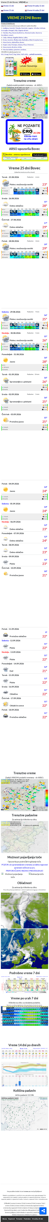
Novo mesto (7, 47)
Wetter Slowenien (18, 1215)
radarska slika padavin (28, 1210)
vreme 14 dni (19, 1206)
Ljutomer (17, 49)
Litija (16, 30)
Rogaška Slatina (18, 37)
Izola (9, 45)
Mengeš (11, 30)
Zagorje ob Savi (23, 30)
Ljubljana (6, 28)
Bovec (22, 42)
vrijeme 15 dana (27, 1208)
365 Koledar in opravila (24, 1212)
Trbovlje (18, 28)
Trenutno (19, 1219)
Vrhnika (36, 28)
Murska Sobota (8, 49)
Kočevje (42, 28)
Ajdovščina (15, 42)
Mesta (5, 1219)
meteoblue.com (43, 1199)
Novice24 (7, 1210)
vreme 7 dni (40, 1203)
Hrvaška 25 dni (37, 1219)
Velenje (9, 37)
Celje (5, 37)
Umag (6, 54)
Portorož (31, 45)
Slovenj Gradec (30, 33)
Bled (31, 40)
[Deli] (42, 1210)
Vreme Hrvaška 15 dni (35, 6)
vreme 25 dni (30, 1203)
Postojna (14, 45)
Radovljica (25, 40)
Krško (20, 47)
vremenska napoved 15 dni (12, 1208)
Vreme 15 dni (8, 6)
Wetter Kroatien (30, 1215)
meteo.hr (26, 1199)
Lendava (23, 49)
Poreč (11, 54)
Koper (5, 45)
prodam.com (16, 1210)
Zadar (18, 54)
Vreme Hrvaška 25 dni (35, 10)
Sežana (20, 45)
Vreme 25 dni (8, 10)
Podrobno (27, 1219)
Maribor (5, 33)
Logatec (30, 28)
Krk (2, 54)
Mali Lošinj (24, 54)
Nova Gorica (7, 42)
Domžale (24, 28)
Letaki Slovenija (38, 1212)
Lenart (11, 35)
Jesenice (10, 40)
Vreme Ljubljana (10, 1212)
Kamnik (12, 28)
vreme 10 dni (9, 1206)
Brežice (14, 47)
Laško (25, 37)
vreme (13, 1203)
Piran (25, 45)
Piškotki (7, 1203)
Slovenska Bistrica (18, 33)
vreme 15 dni (20, 1203)
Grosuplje (4, 30)
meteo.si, (43, 1197)
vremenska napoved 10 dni (34, 1206)
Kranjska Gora (38, 40)
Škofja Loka (17, 40)
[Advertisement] (24, 283)
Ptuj (10, 33)
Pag (14, 54)
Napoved (11, 1219)
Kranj (5, 40)
